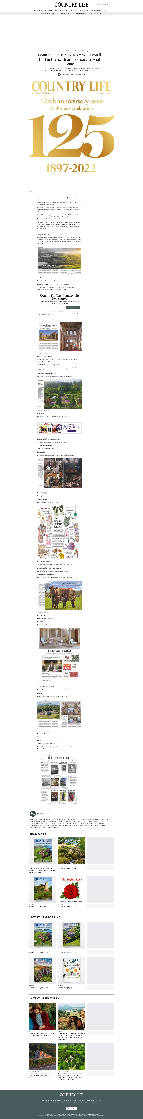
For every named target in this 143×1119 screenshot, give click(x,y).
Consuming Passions (80, 13)
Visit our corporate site (92, 1114)
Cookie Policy (90, 1100)
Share (41, 197)
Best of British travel (96, 13)
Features (83, 74)
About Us (44, 1100)
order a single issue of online (54, 226)
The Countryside (96, 10)
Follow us (71, 197)
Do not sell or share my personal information (84, 1103)
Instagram (98, 1100)
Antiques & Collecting (81, 51)
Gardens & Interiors (51, 10)
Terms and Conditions (70, 1100)
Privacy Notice (75, 311)
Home (56, 51)
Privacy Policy (81, 1100)
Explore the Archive (65, 13)
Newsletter (79, 197)
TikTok (68, 1103)
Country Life (66, 74)
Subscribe (108, 4)
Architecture (64, 10)
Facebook (49, 1103)
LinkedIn (63, 1103)
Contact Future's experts (55, 1100)
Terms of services (53, 311)
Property (39, 10)
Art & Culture (84, 10)
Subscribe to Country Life (47, 13)
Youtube (55, 1103)
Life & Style (74, 10)
